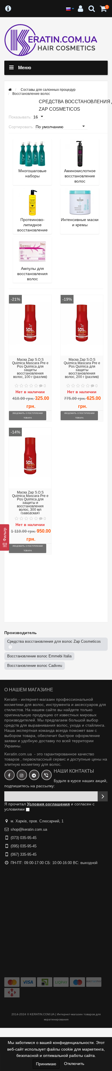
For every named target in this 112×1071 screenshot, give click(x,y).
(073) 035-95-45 (23, 838)
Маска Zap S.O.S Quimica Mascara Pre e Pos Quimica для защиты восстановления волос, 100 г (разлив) (30, 368)
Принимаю (46, 1064)
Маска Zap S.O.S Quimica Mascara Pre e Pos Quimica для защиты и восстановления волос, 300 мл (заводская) (30, 503)
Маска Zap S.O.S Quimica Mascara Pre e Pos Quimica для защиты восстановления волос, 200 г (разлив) (82, 368)
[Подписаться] (103, 796)
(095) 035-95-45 (23, 846)
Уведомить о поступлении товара (27, 415)
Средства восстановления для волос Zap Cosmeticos (54, 641)
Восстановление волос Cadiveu (34, 665)
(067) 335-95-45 (23, 854)
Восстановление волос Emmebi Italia (39, 656)
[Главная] (10, 89)
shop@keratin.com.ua (29, 829)
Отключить (74, 1063)
